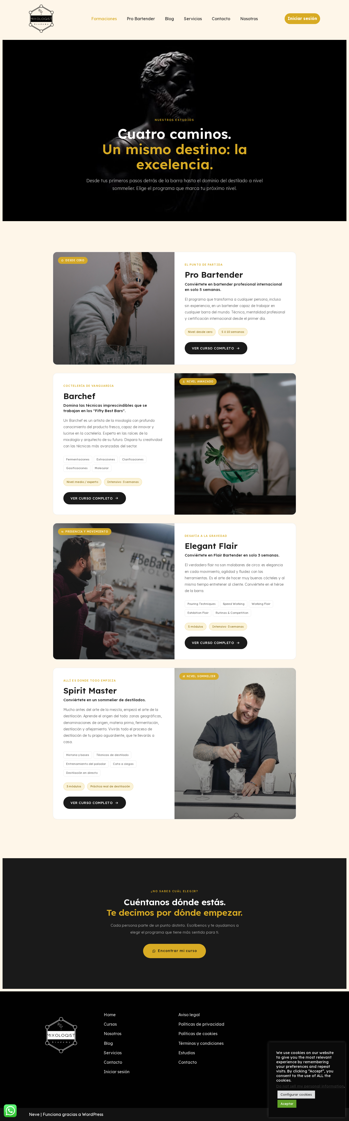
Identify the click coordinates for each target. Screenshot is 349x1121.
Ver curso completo (213, 348)
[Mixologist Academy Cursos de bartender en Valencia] (41, 19)
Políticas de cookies (197, 1033)
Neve (34, 1114)
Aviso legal (189, 1014)
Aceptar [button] (287, 1104)
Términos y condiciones (201, 1043)
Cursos (110, 1024)
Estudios (186, 1052)
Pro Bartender (141, 18)
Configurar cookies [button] (296, 1094)
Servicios (193, 18)
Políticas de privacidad (201, 1024)
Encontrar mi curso (177, 950)
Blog (169, 18)
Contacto (221, 18)
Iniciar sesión (302, 18)
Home (110, 1014)
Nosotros (249, 18)
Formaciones (104, 18)
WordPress (92, 1114)
